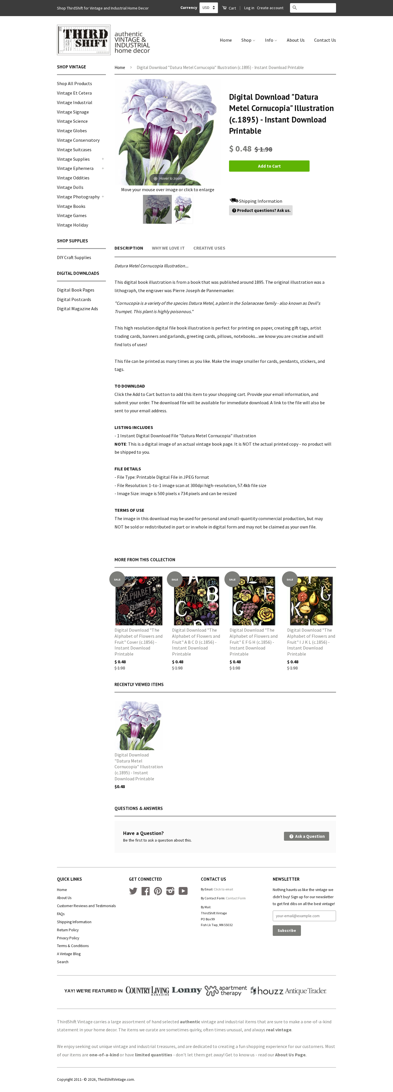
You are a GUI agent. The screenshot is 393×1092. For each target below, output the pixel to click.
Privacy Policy (68, 938)
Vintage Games (72, 215)
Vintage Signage (73, 112)
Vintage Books (71, 206)
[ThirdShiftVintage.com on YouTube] (183, 893)
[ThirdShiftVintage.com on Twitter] (133, 893)
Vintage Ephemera (75, 168)
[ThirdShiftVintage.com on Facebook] (145, 893)
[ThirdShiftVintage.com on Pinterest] (158, 893)
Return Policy (68, 930)
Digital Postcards (74, 299)
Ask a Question (309, 836)
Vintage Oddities (73, 178)
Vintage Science (72, 121)
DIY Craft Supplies (74, 257)
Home (226, 40)
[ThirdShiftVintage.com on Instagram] (170, 893)
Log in (249, 7)
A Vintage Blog (69, 953)
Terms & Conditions (73, 945)
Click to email (223, 889)
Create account (270, 7)
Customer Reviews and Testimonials (86, 905)
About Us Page (290, 1054)
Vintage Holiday (72, 225)
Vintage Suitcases (74, 149)
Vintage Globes (72, 130)
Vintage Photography (78, 197)
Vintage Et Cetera (74, 93)
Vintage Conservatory (78, 140)
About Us (296, 40)
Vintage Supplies (73, 159)
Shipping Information (74, 921)
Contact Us (325, 40)
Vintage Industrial (74, 102)
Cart (232, 8)
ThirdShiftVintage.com (116, 1079)
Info (269, 40)
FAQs (60, 913)
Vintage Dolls (70, 187)
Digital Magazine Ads (77, 308)
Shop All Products (74, 83)
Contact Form (236, 898)
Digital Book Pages (75, 290)
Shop (246, 40)
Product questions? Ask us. (264, 210)
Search (62, 961)
